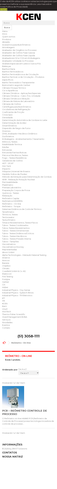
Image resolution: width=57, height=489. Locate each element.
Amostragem (8, 47)
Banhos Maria (8, 69)
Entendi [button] (3, 9)
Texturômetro (8, 220)
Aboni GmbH (8, 252)
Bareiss (5, 263)
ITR (3, 301)
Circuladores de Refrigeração (16, 109)
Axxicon (6, 260)
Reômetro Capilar (10, 198)
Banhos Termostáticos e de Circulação (20, 74)
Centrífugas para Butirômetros (16, 107)
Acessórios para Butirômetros (16, 45)
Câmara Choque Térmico (14, 88)
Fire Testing (7, 276)
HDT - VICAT (7, 163)
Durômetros (8, 136)
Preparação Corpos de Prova (16, 190)
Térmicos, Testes (10, 214)
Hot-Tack (6, 166)
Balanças (6, 66)
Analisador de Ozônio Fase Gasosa (18, 53)
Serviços (6, 319)
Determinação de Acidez (14, 123)
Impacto (6, 169)
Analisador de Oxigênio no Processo (19, 50)
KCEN (4, 303)
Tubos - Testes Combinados (15, 225)
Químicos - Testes (10, 193)
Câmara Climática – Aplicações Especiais (21, 93)
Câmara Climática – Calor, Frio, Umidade (21, 96)
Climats (5, 268)
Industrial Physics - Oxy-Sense (16, 290)
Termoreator (8, 217)
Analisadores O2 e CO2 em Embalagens (21, 58)
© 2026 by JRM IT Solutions (14, 448)
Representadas (9, 249)
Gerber (5, 282)
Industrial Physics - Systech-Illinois (17, 292)
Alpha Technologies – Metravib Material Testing (24, 255)
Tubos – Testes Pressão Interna (16, 239)
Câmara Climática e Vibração (16, 98)
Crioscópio (7, 115)
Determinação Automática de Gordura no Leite (24, 120)
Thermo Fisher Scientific (13, 314)
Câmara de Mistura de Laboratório (18, 101)
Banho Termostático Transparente (18, 82)
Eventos (6, 325)
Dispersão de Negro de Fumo (16, 128)
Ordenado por (10, 369)
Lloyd (4, 309)
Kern (4, 306)
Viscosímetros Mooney (13, 247)
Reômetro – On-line (11, 204)
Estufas (5, 147)
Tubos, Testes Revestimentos (16, 228)
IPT (3, 298)
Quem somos (8, 36)
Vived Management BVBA (14, 317)
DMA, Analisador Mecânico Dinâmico (19, 133)
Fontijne (6, 279)
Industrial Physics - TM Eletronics (17, 295)
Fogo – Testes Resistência (14, 158)
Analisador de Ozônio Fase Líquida (18, 55)
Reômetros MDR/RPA (12, 201)
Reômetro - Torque (11, 206)
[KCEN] (28, 16)
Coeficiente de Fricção (13, 112)
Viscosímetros (8, 244)
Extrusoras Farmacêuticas (14, 152)
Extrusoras (7, 150)
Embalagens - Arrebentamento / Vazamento (23, 139)
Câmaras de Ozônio (11, 104)
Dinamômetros (9, 125)
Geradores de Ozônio (12, 160)
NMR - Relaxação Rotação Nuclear (18, 179)
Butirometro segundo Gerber (16, 85)
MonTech (6, 311)
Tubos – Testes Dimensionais (15, 230)
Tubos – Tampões (10, 241)
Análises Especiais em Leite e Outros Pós (21, 63)
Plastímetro (7, 185)
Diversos (6, 131)
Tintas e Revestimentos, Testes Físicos (20, 222)
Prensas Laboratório (11, 187)
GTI (3, 284)
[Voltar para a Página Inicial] (5, 343)
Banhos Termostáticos (12, 71)
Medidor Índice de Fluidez (14, 174)
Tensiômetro (8, 212)
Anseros (6, 257)
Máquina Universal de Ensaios (16, 171)
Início (4, 34)
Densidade (7, 117)
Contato (6, 328)
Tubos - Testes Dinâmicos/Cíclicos (18, 233)
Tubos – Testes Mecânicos (14, 236)
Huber (5, 287)
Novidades (7, 322)
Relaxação (7, 195)
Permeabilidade (10, 182)
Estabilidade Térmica (12, 144)
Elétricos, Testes (9, 142)
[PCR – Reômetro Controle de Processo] (28, 397)
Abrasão (6, 42)
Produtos (6, 39)
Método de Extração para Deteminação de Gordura (26, 177)
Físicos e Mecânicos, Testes (15, 155)
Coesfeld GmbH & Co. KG (14, 271)
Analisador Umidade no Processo (18, 61)
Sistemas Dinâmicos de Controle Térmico (22, 209)
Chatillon (6, 266)
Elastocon (7, 274)
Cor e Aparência (10, 90)
